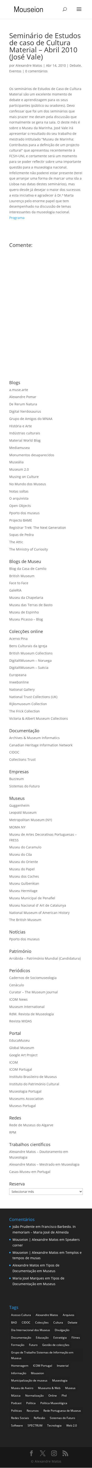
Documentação (21, 1338)
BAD (14, 1322)
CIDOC (14, 752)
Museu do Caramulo (25, 847)
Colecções (42, 1322)
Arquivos (68, 1315)
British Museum (21, 576)
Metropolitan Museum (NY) (30, 820)
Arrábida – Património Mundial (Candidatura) (45, 958)
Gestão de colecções (55, 1345)
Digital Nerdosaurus (25, 411)
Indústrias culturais (24, 433)
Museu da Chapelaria (26, 597)
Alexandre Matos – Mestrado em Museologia (44, 1164)
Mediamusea (19, 447)
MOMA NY (17, 827)
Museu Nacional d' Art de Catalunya (37, 905)
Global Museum (21, 1047)
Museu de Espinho (24, 612)
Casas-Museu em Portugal (29, 1171)
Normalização (34, 1396)
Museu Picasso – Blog (26, 619)
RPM (12, 1132)
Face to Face (18, 583)
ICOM (13, 1062)
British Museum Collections (31, 653)
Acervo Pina (18, 638)
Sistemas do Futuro (24, 786)
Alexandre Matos (29, 65)
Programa (17, 217)
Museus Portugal (22, 1105)
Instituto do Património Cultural (34, 1084)
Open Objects (20, 505)
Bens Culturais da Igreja (28, 646)
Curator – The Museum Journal (33, 992)
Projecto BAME (20, 520)
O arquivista (19, 498)
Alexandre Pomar (22, 397)
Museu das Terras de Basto (30, 605)
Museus (70, 1388)
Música (16, 1396)
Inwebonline (19, 682)
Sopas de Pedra (21, 534)
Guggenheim (19, 805)
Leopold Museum (23, 812)
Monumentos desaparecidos (31, 455)
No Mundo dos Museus (27, 484)
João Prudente (24, 1226)
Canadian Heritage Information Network (40, 745)
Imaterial (63, 1366)
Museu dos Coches (24, 876)
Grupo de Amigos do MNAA (30, 418)
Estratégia (60, 1338)
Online (52, 1396)
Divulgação (62, 1330)
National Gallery (22, 689)
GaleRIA (15, 590)
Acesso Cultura (21, 1315)
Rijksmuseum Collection (28, 704)
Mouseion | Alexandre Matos (36, 1239)
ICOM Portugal (20, 1069)
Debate (75, 65)
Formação (17, 1345)
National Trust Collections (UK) (33, 697)
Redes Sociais (20, 1418)
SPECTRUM (35, 1425)
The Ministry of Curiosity (28, 549)
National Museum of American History (39, 912)
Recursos (33, 1411)
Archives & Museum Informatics (34, 738)
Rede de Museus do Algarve (31, 1125)
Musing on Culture (24, 476)
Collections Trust (22, 759)
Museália (16, 462)
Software (17, 1425)
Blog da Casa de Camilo (27, 568)
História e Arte (20, 426)
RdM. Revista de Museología (31, 1014)
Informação (18, 1373)
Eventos (15, 71)
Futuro (33, 1345)
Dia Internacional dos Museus (30, 1330)
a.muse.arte (18, 389)
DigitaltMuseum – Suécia (28, 667)
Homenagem (19, 1366)
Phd (64, 1396)
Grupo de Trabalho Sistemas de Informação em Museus (42, 1355)
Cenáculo (16, 985)
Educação (42, 1338)
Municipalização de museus (29, 1380)
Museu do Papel (22, 869)
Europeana (17, 675)
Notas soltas (19, 491)
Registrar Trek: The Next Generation (37, 527)
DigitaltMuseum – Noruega (30, 660)
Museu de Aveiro (22, 1388)
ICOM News (18, 999)
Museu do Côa (20, 854)
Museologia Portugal (25, 1091)
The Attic (16, 542)
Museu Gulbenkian (24, 883)
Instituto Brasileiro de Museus (33, 1076)
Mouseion (37, 1373)
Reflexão (39, 1418)
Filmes (75, 1338)
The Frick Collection (24, 711)
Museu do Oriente (23, 861)
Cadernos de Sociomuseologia (33, 977)
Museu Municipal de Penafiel (32, 898)
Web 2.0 (71, 1425)
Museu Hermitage (23, 890)
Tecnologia (54, 1425)
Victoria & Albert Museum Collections (38, 718)
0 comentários (36, 71)
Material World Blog (25, 440)
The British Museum (25, 919)
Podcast (16, 1403)
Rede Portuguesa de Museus (62, 1411)
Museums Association (26, 1098)
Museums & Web (49, 1388)
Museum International (27, 1006)
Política (31, 1403)
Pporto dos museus (24, 513)
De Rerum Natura (23, 404)
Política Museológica (53, 1403)
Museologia (59, 1380)
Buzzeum (16, 779)
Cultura (58, 1322)
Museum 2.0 (19, 469)
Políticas (16, 1411)
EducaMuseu (19, 1040)
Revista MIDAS (20, 1021)
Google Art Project (23, 1055)
